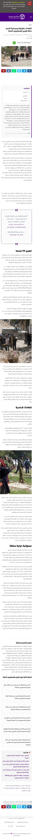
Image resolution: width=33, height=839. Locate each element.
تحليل (25, 98)
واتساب (6, 788)
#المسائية (17, 224)
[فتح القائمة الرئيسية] (31, 17)
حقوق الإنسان (6, 804)
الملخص (25, 96)
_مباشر (11, 224)
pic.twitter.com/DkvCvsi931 (16, 227)
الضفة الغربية (25, 804)
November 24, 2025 (16, 235)
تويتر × (28, 790)
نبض (29, 788)
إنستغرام (12, 788)
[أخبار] (3, 25)
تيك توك (18, 788)
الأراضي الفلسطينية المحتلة (23, 802)
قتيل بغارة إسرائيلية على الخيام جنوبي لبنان (16, 761)
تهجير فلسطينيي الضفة (16, 804)
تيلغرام (24, 790)
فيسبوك (24, 788)
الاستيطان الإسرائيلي (12, 802)
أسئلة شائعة (24, 100)
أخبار (30, 24)
